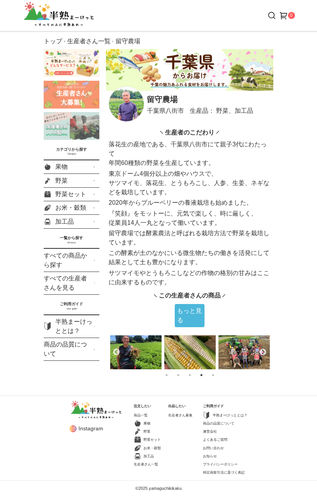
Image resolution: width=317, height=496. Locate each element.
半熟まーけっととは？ (73, 326)
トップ (53, 41)
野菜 (61, 180)
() (291, 15)
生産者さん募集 (180, 415)
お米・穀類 (70, 207)
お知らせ (210, 456)
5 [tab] (224, 375)
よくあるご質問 (215, 440)
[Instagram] (73, 428)
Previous (116, 352)
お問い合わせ (213, 448)
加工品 (64, 221)
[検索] (271, 15)
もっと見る (189, 315)
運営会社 (210, 431)
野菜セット (70, 194)
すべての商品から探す (65, 260)
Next (263, 352)
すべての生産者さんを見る (65, 283)
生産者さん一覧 (89, 41)
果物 (61, 166)
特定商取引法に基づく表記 (224, 472)
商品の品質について (65, 349)
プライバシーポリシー (220, 464)
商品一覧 (141, 415)
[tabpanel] (136, 352)
